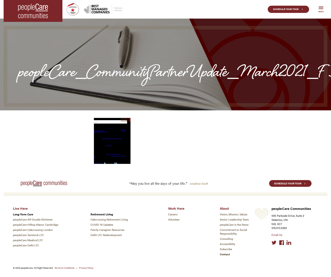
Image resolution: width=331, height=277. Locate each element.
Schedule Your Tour (286, 9)
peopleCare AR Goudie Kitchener (33, 219)
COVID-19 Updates (102, 225)
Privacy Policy (86, 267)
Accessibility (227, 244)
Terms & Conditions (64, 267)
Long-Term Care (23, 214)
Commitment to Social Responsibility (233, 232)
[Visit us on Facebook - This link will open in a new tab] (281, 242)
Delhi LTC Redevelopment (106, 235)
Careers (173, 214)
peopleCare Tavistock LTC (28, 235)
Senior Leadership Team (234, 219)
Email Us (277, 235)
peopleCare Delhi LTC (26, 245)
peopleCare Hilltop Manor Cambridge (35, 225)
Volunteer (174, 219)
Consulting (226, 239)
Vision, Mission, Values (233, 214)
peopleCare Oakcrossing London (33, 230)
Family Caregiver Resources (107, 230)
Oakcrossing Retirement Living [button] (109, 219)
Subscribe (226, 249)
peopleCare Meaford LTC (28, 240)
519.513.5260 (279, 228)
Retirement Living (102, 214)
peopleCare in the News (234, 225)
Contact (225, 254)
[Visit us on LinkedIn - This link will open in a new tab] (289, 242)
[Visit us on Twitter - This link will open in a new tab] (274, 242)
